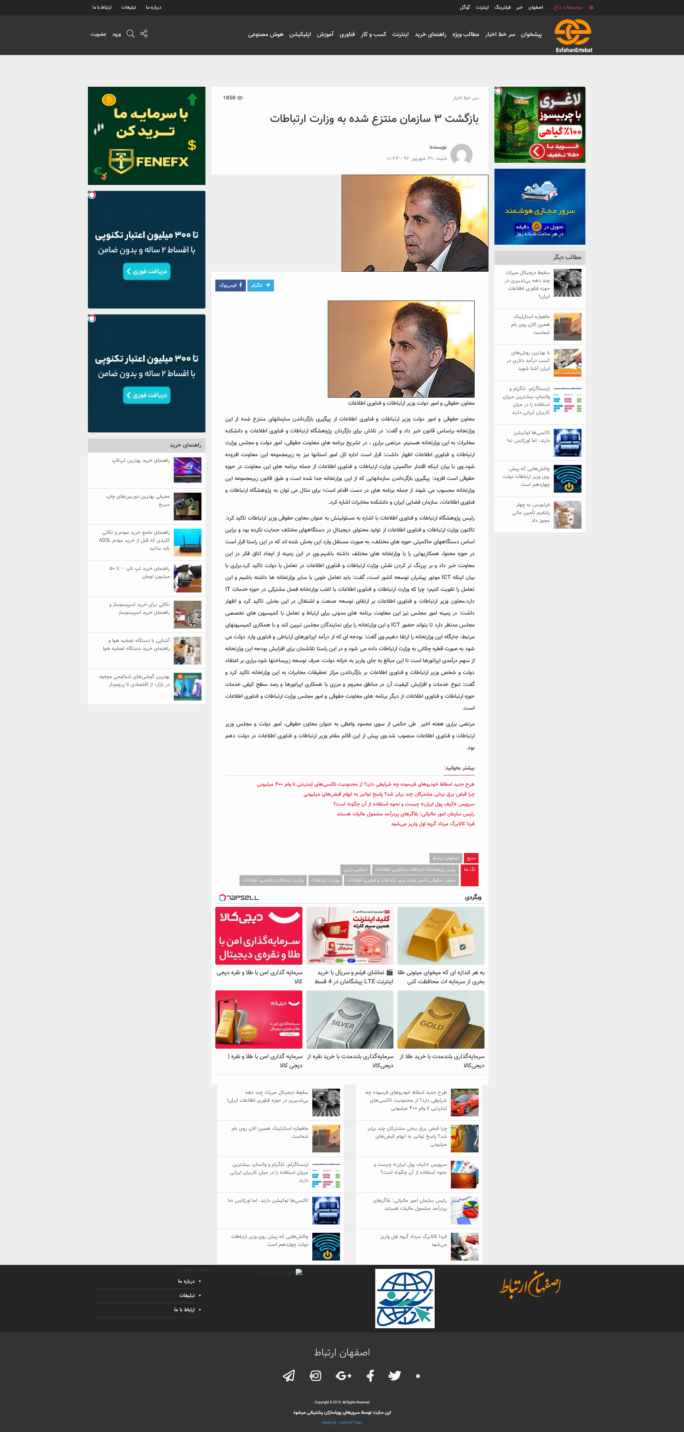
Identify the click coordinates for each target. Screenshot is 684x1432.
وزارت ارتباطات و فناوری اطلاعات (273, 880)
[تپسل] (498, 91)
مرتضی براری (355, 869)
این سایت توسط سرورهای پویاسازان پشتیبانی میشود (342, 1412)
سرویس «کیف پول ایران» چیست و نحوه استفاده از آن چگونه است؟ (404, 804)
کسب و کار (373, 34)
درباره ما (154, 7)
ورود (116, 34)
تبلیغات (129, 7)
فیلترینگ (502, 7)
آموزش (325, 34)
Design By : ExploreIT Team (342, 1423)
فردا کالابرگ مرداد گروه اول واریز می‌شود (433, 824)
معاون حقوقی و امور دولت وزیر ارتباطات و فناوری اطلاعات (401, 880)
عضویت (98, 34)
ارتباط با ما (102, 7)
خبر (519, 7)
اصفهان (535, 7)
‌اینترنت (482, 7)
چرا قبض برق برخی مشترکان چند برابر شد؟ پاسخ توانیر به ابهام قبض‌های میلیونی (389, 794)
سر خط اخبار (500, 34)
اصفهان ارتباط (446, 858)
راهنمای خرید (430, 34)
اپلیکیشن (300, 34)
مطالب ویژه (465, 34)
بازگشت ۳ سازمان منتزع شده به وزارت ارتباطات (374, 119)
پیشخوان (531, 34)
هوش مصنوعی (265, 34)
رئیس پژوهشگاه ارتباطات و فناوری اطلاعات (415, 869)
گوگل (465, 7)
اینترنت (400, 34)
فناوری (347, 34)
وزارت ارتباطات (325, 880)
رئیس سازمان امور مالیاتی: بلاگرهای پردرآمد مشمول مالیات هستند (405, 814)
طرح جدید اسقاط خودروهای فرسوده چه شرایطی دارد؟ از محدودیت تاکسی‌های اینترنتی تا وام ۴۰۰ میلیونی (366, 784)
